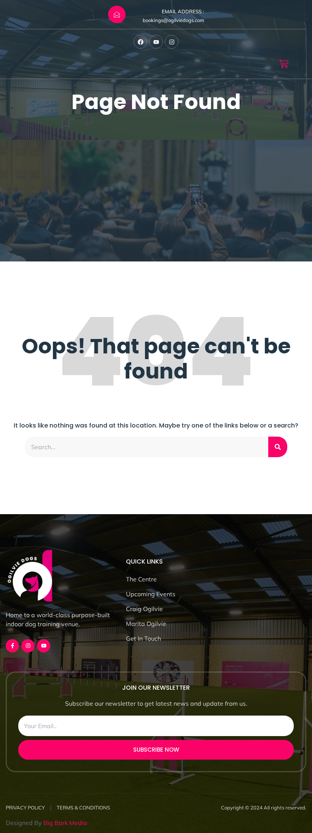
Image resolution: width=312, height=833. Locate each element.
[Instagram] (171, 42)
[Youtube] (156, 42)
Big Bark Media (65, 823)
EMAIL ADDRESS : (183, 11)
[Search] (277, 447)
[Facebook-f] (12, 645)
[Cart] (284, 63)
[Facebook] (140, 42)
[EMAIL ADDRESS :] (117, 14)
